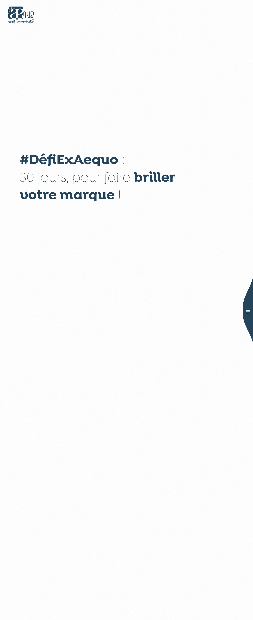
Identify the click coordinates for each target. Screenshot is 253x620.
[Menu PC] (248, 312)
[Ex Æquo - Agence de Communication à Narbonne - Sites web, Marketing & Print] (21, 14)
